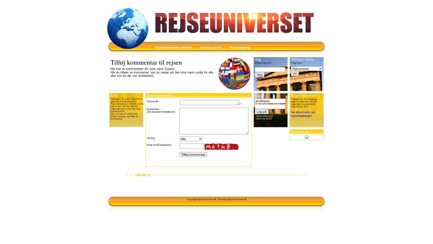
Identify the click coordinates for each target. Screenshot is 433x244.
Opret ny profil (264, 118)
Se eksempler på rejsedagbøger (303, 113)
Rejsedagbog (240, 47)
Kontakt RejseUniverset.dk (233, 199)
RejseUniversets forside (173, 47)
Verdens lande (211, 47)
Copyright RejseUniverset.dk (201, 199)
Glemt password (264, 116)
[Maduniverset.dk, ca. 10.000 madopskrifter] (307, 137)
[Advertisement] (216, 186)
